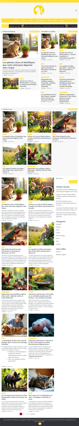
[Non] (77, 422)
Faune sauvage (40, 20)
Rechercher (59, 178)
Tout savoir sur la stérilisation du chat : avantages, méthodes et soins (40, 397)
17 (27, 414)
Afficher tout (33, 31)
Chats (24, 20)
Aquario (16, 20)
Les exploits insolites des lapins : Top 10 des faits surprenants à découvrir (67, 68)
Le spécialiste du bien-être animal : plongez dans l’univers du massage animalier (49, 97)
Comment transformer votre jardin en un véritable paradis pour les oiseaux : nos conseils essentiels (67, 82)
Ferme (49, 20)
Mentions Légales (61, 254)
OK (40, 423)
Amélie (5, 75)
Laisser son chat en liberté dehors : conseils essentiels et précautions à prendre (34, 26)
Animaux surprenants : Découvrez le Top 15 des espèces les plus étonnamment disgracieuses (67, 98)
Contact (58, 251)
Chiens (31, 20)
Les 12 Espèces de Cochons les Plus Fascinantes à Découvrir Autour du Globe (14, 397)
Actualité (58, 224)
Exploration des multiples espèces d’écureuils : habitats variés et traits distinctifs (48, 82)
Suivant (32, 414)
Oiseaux (62, 20)
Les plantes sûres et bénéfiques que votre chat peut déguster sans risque (19, 65)
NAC (55, 20)
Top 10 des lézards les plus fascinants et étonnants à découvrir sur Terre (49, 68)
